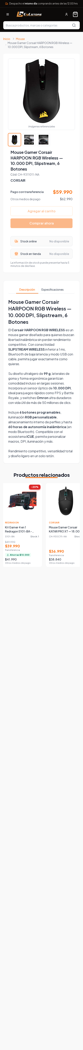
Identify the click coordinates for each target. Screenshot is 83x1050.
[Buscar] (74, 25)
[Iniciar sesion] (66, 14)
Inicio (6, 39)
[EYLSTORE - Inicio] (29, 14)
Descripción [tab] (27, 289)
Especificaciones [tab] (53, 289)
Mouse (20, 39)
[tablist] (41, 290)
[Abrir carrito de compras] (75, 14)
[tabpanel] (41, 378)
